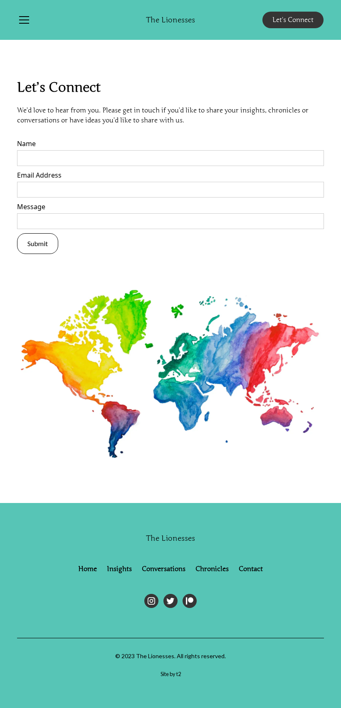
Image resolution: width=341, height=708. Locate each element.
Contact (251, 569)
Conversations (163, 569)
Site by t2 (171, 674)
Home (87, 569)
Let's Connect (293, 20)
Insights (119, 569)
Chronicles (212, 569)
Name (26, 143)
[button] (76, 20)
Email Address (39, 175)
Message (31, 206)
